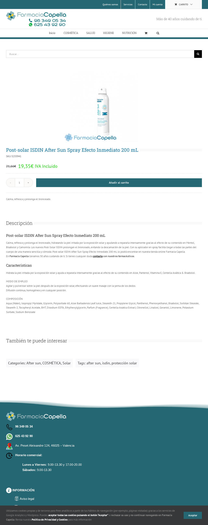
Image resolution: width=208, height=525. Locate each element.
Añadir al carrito (119, 182)
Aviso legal (27, 498)
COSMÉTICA (51, 363)
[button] (158, 33)
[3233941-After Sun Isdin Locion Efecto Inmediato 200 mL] (104, 106)
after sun (94, 363)
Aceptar (192, 515)
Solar (67, 363)
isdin (106, 363)
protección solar (124, 363)
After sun (33, 363)
